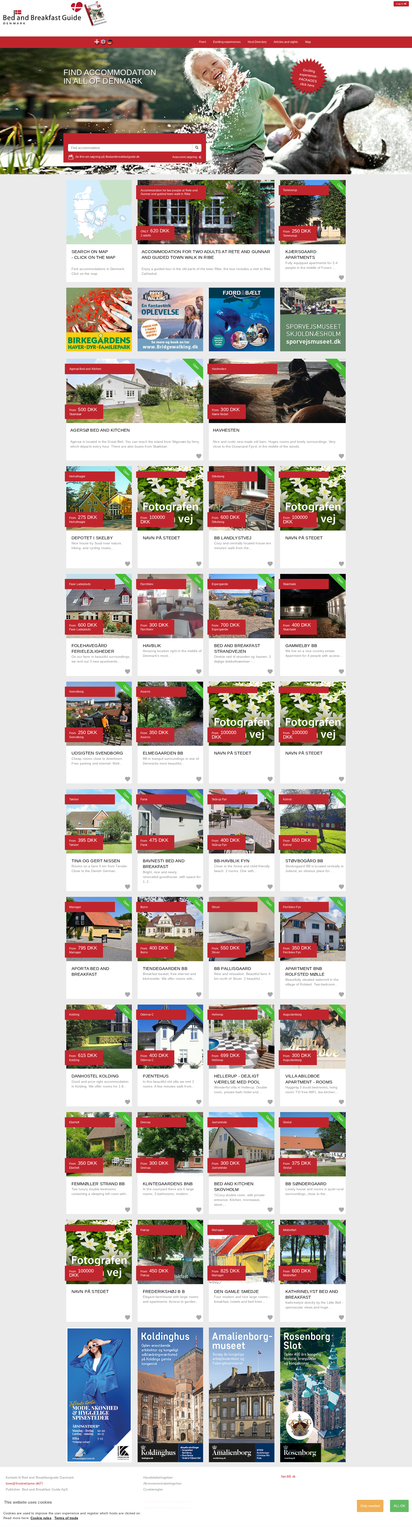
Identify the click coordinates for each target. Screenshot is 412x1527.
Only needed (370, 1506)
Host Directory (257, 42)
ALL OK (399, 1506)
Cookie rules (41, 1518)
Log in (400, 3)
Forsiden (97, 42)
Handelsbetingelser (158, 1477)
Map (308, 42)
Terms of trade (66, 1518)
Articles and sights (286, 42)
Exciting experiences (227, 42)
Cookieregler (153, 1489)
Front (103, 42)
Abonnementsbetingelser (162, 1483)
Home (110, 42)
